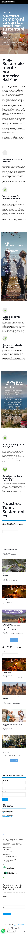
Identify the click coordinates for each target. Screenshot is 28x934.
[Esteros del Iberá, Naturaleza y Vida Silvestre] (13, 565)
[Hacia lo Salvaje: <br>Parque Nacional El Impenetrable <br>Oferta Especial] (13, 616)
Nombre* (5, 896)
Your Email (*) (5, 786)
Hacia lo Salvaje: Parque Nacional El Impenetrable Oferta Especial (12, 626)
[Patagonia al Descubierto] (13, 541)
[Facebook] (8, 928)
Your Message (5, 791)
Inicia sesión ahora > (7, 812)
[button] (3, 931)
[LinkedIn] (15, 928)
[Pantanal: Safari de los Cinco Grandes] (13, 741)
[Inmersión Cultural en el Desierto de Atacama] (13, 688)
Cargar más (14, 640)
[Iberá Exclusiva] (13, 591)
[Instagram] (19, 928)
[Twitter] (12, 928)
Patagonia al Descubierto (10, 549)
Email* (4, 907)
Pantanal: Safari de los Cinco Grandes (13, 750)
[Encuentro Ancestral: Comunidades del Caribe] (13, 715)
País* (4, 902)
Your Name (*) (5, 780)
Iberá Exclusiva (7, 599)
